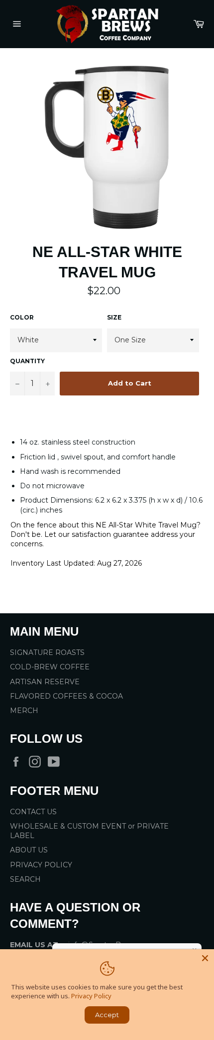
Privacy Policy (91, 995)
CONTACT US (33, 811)
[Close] (205, 958)
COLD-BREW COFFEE (50, 666)
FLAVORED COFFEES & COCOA (66, 696)
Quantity (27, 361)
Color (22, 317)
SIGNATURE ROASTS (47, 652)
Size (114, 317)
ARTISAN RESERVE (45, 681)
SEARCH (25, 879)
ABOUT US (29, 849)
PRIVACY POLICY (41, 864)
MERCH (24, 710)
